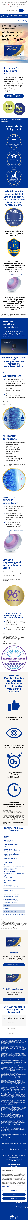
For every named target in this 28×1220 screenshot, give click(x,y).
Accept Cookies (14, 1198)
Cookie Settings (14, 1190)
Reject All (14, 1194)
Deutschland (15, 1149)
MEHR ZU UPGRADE (19, 96)
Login (4, 16)
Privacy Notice (5, 1186)
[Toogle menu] (26, 16)
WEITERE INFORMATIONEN (14, 965)
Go (21, 10)
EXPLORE (23, 20)
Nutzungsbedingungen (21, 1207)
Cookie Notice (20, 1185)
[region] (14, 1184)
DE (1, 15)
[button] (11, 10)
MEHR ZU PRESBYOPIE (9, 96)
